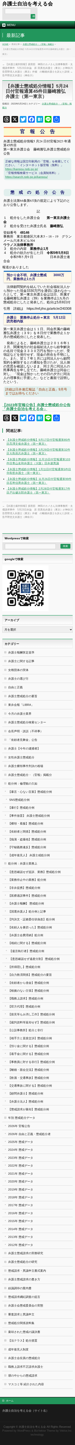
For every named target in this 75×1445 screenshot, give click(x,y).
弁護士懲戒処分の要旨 (22, 696)
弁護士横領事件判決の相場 (25, 766)
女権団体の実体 (18, 670)
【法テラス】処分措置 (22, 1340)
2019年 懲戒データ (20, 1189)
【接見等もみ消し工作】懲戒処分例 (31, 1014)
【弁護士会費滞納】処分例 (25, 935)
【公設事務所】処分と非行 (25, 1030)
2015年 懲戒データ (20, 1221)
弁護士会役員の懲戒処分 (24, 1358)
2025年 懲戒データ (20, 1142)
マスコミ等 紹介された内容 (26, 1384)
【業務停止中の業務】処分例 (27, 879)
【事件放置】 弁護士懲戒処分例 (29, 815)
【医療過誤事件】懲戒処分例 (27, 895)
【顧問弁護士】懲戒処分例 (25, 1093)
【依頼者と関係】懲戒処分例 (27, 831)
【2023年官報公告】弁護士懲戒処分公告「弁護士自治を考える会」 (36, 407)
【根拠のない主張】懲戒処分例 (28, 990)
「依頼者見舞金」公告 (22, 739)
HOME (5, 44)
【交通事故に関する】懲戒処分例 (30, 1085)
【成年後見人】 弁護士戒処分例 (29, 855)
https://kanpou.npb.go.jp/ (21, 169)
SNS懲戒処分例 (19, 799)
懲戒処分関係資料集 (21, 1323)
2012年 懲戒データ (20, 1245)
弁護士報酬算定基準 (21, 652)
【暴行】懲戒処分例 (21, 807)
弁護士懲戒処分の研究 (22, 1261)
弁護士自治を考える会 (27, 3)
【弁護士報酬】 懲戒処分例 (26, 903)
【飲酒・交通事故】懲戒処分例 (28, 1077)
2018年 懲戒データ (20, 1197)
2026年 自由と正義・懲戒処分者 (29, 1134)
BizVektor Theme (44, 1430)
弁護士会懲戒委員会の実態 (25, 1305)
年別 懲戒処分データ (21, 1117)
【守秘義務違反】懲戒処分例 (27, 847)
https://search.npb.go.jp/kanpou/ (26, 176)
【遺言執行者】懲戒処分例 (26, 951)
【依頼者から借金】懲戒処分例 (28, 982)
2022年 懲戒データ (20, 1165)
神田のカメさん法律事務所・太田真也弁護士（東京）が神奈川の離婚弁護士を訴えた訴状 (55, 68)
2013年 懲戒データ (20, 1237)
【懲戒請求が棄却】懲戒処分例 (28, 1109)
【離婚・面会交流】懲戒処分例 (28, 1069)
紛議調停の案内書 (19, 1288)
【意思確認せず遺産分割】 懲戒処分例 (34, 959)
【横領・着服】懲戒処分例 (25, 823)
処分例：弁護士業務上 (22, 863)
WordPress (24, 1430)
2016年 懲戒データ (20, 1213)
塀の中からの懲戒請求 (22, 1375)
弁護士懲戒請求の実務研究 (25, 1253)
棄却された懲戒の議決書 (24, 1332)
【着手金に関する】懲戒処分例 (28, 1054)
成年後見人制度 (18, 1349)
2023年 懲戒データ (20, 1157)
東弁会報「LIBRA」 (21, 704)
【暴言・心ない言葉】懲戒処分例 (30, 791)
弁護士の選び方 (18, 678)
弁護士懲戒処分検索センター (27, 722)
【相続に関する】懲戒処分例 (27, 943)
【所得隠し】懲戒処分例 (24, 967)
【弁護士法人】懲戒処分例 (25, 1101)
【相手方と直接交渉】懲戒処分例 (30, 1038)
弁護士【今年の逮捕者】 (24, 748)
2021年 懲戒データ (20, 1173)
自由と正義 (15, 687)
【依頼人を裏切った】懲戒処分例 (30, 927)
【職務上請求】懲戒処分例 (25, 998)
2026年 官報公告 (19, 1126)
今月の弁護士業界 (19, 713)
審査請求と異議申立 (21, 1314)
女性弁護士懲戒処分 (21, 757)
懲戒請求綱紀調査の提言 (24, 1296)
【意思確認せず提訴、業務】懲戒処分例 (34, 872)
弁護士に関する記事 (21, 661)
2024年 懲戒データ (20, 1149)
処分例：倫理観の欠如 (22, 783)
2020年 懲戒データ (20, 1181)
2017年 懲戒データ (20, 1205)
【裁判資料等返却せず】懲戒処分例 (31, 1022)
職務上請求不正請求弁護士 (25, 1366)
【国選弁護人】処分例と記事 (27, 911)
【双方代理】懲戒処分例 (24, 1006)
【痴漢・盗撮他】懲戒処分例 (27, 839)
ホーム (10, 1400)
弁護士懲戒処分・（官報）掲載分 (38, 44)
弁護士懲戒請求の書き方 (24, 1279)
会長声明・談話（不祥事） (25, 731)
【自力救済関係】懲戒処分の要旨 (30, 974)
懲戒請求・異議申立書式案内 (27, 1270)
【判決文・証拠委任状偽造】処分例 (31, 919)
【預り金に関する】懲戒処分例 (28, 1046)
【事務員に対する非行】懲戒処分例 (31, 1062)
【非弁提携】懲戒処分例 (24, 887)
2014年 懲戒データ (20, 1229)
